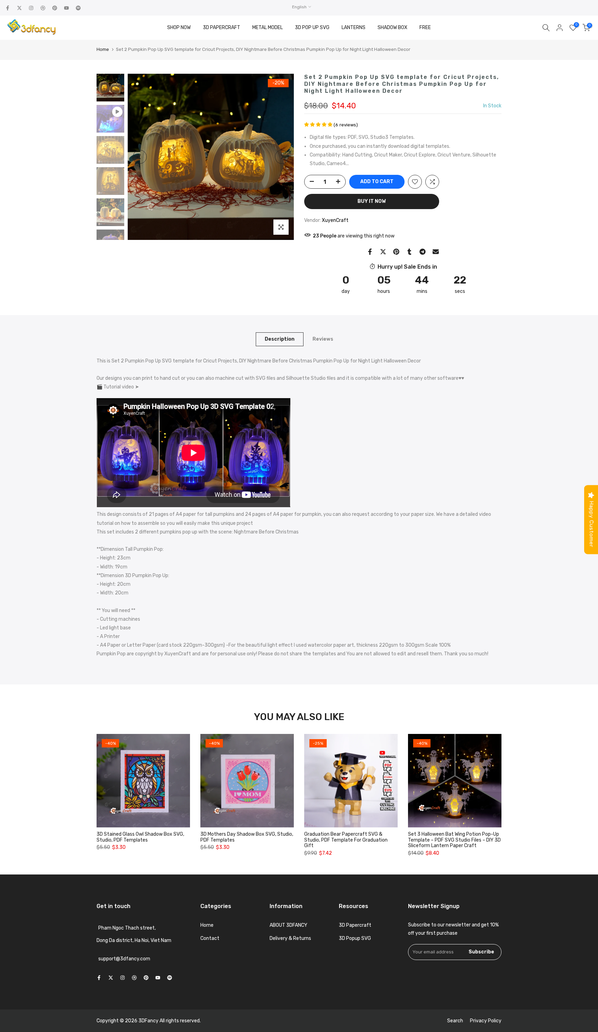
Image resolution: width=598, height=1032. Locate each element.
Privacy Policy (485, 1021)
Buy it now (371, 201)
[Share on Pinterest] (396, 252)
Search (455, 1021)
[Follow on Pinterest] (54, 8)
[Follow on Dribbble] (42, 8)
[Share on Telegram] (422, 252)
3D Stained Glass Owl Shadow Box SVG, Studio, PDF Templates (140, 837)
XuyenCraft (335, 220)
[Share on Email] (436, 252)
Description (280, 339)
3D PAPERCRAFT (221, 27)
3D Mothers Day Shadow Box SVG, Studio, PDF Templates (246, 837)
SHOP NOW (179, 27)
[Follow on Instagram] (31, 8)
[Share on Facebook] (370, 252)
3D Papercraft (355, 925)
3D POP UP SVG (312, 27)
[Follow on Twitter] (19, 8)
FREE (425, 27)
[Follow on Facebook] (7, 8)
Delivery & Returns (290, 938)
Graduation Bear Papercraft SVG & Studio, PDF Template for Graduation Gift (346, 840)
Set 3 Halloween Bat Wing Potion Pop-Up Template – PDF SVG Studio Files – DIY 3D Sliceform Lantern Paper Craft (454, 840)
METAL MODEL (267, 27)
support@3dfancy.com (124, 959)
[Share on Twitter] (383, 252)
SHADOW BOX (392, 27)
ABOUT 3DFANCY (288, 925)
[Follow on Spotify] (78, 8)
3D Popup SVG (355, 938)
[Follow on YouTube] (66, 8)
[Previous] (140, 157)
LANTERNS (353, 27)
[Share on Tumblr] (409, 252)
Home (103, 49)
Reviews (322, 339)
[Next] (282, 157)
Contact (209, 938)
